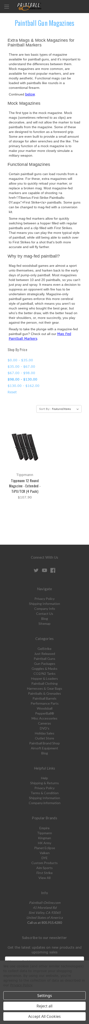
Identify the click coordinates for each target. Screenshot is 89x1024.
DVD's (44, 728)
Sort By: (45, 408)
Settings (44, 995)
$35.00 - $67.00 (21, 366)
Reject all (44, 1006)
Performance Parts (45, 703)
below (30, 94)
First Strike (45, 873)
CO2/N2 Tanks (44, 673)
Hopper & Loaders (44, 678)
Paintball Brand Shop (44, 743)
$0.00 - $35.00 (20, 360)
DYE (45, 858)
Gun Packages (44, 664)
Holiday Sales (44, 733)
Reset (12, 392)
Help (44, 778)
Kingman (44, 838)
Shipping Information (44, 604)
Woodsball (44, 708)
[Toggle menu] (6, 6)
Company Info (44, 609)
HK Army (44, 843)
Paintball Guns (44, 659)
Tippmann (44, 833)
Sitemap (44, 623)
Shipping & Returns (44, 783)
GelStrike (44, 649)
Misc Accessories (44, 718)
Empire (44, 828)
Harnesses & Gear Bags (44, 688)
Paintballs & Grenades (44, 693)
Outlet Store (44, 738)
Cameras (44, 723)
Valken (45, 853)
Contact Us (44, 614)
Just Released (44, 654)
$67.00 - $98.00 (21, 373)
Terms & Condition (45, 793)
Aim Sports (44, 868)
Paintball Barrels (44, 698)
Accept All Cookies (44, 1016)
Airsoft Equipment (44, 748)
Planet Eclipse (44, 848)
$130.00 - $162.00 (23, 386)
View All (44, 878)
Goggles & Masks (44, 668)
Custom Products (44, 863)
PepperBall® (44, 713)
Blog (44, 618)
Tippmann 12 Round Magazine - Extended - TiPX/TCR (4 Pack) (25, 486)
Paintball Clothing (44, 683)
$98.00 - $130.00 (22, 379)
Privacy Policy (44, 599)
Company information (45, 803)
